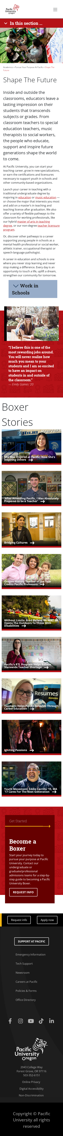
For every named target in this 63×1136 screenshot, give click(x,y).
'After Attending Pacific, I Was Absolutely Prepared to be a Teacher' (31, 500)
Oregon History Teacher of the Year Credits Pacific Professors (27, 583)
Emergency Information (31, 954)
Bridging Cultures (16, 542)
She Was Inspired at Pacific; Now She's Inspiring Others (29, 458)
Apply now (47, 920)
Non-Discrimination (31, 1095)
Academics (8, 67)
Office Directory (26, 1000)
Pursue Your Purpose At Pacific (29, 67)
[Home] (11, 9)
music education (45, 197)
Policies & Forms (26, 991)
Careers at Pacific (26, 982)
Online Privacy (31, 1082)
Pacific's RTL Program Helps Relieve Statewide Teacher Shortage (27, 666)
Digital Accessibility (31, 1089)
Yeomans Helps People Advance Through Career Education (31, 707)
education (24, 197)
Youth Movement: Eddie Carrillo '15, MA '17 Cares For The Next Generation (30, 790)
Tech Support (24, 963)
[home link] (31, 1049)
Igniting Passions (15, 750)
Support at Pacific (31, 941)
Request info (19, 920)
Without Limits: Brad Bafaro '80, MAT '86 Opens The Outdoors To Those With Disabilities (31, 623)
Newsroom (23, 973)
